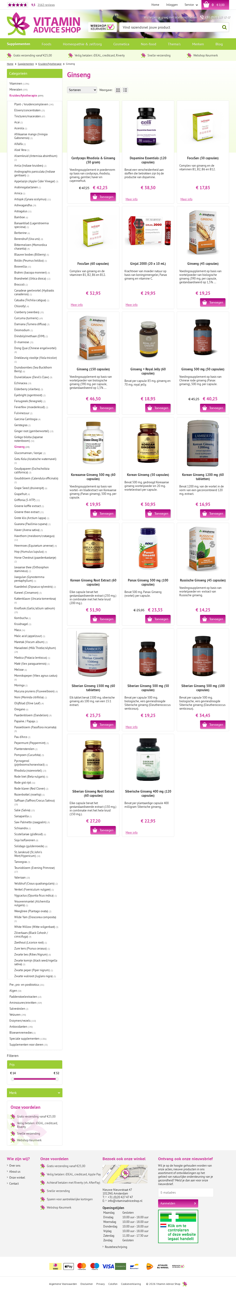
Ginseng (22, 447)
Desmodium (23, 330)
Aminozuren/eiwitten (25, 1002)
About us (14, 1171)
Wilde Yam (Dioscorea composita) (35, 919)
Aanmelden (167, 1203)
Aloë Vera (22, 150)
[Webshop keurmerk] (178, 1266)
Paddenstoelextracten (25, 996)
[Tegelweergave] (118, 90)
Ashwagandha (25, 205)
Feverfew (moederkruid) (31, 407)
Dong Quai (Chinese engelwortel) (35, 350)
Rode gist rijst (24, 782)
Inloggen (172, 4)
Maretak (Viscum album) (31, 642)
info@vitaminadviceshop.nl (125, 1201)
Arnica (19, 193)
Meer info (132, 199)
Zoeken (224, 27)
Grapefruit (22, 494)
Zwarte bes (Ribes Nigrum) (32, 954)
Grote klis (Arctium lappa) (31, 518)
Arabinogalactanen (27, 187)
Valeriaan (22, 877)
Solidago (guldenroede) (30, 846)
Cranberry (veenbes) (29, 312)
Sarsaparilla (23, 816)
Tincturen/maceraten (29, 116)
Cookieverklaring (131, 1284)
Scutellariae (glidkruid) (30, 834)
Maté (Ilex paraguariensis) (32, 663)
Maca (19, 630)
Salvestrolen (18, 1008)
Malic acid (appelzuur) (29, 636)
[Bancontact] (134, 1266)
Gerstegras (22, 425)
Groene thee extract (29, 512)
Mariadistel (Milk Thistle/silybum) (35, 649)
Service (190, 4)
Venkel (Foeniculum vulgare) (34, 889)
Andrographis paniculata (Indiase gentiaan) (34, 173)
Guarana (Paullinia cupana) (32, 524)
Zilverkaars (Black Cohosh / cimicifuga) (31, 934)
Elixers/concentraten (29, 110)
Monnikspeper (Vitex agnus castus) (35, 677)
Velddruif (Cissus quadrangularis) (36, 883)
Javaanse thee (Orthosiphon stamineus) (31, 569)
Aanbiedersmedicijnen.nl (187, 1226)
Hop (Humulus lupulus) (30, 551)
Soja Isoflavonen (26, 840)
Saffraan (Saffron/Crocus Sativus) (34, 802)
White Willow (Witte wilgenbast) (36, 927)
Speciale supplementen (28, 1038)
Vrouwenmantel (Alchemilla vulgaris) (32, 903)
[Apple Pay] (68, 1266)
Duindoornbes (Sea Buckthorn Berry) (33, 369)
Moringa (21, 685)
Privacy (100, 1284)
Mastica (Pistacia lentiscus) (32, 657)
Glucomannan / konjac (30, 453)
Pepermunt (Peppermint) (31, 743)
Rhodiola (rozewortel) (30, 770)
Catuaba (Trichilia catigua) (31, 300)
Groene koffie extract (29, 506)
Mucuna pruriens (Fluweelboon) (36, 691)
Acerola (20, 128)
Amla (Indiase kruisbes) (30, 165)
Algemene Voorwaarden (63, 1284)
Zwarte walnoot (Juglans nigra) (35, 976)
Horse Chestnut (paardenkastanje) (35, 559)
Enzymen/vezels (22, 1020)
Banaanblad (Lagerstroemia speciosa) (31, 225)
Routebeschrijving (116, 1247)
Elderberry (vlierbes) (28, 389)
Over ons (14, 1165)
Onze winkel (17, 1177)
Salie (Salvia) (24, 810)
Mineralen (18, 89)
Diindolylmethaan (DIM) (31, 336)
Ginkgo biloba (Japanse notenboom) (28, 438)
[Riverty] (121, 1266)
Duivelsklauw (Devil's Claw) (33, 377)
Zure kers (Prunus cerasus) (32, 948)
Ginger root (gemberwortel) (33, 431)
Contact (14, 1183)
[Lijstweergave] (125, 90)
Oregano (21, 709)
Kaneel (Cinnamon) (28, 592)
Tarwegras (22, 862)
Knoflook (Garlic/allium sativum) (34, 610)
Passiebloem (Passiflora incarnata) (35, 729)
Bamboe (21, 217)
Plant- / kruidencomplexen (34, 104)
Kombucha (22, 618)
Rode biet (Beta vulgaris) (31, 776)
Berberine (22, 233)
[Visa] (108, 1266)
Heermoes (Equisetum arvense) (35, 545)
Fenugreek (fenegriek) (30, 401)
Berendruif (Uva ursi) (28, 239)
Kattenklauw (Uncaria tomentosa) (35, 600)
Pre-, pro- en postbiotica (26, 984)
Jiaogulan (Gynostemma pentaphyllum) (29, 578)
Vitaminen (19, 83)
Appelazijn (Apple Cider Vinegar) (36, 181)
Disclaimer (86, 1284)
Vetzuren (17, 1014)
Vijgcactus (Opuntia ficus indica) (35, 895)
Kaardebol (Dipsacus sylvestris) (35, 586)
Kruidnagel (22, 624)
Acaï (18, 122)
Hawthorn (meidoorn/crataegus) (34, 537)
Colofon (113, 1284)
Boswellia (22, 266)
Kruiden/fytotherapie (26, 95)
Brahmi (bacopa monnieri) (32, 272)
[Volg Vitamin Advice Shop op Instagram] (225, 1264)
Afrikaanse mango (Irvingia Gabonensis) (30, 136)
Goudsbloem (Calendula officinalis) (36, 480)
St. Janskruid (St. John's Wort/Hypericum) (28, 854)
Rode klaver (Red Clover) (31, 788)
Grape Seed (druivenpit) (30, 488)
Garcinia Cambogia (27, 419)
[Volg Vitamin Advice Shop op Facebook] (215, 1264)
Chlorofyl (21, 306)
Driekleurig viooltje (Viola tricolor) (35, 359)
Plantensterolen (26, 749)
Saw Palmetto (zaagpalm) (32, 822)
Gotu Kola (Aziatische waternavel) (35, 460)
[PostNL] (150, 1266)
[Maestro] (95, 1266)
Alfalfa (20, 144)
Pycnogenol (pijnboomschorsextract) (31, 762)
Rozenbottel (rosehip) (29, 794)
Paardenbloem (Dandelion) (33, 715)
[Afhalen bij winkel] (163, 1266)
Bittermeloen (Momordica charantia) (30, 246)
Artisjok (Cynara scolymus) (32, 199)
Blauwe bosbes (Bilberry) (31, 254)
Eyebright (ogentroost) (30, 395)
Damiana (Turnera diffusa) (32, 324)
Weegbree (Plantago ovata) (32, 911)
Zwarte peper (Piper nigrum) (33, 970)
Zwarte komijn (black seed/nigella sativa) (35, 962)
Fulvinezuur (23, 413)
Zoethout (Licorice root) (30, 942)
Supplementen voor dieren (28, 1044)
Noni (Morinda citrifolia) (30, 697)
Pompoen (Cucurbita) (29, 755)
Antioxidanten (21, 1026)
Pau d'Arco (22, 737)
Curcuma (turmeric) (28, 318)
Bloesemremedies (22, 1032)
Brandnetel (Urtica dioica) (32, 278)
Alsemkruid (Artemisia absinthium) (35, 157)
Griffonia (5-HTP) (27, 500)
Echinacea (22, 383)
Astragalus (23, 211)
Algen (15, 990)
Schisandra (22, 828)
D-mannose (23, 342)
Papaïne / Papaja (26, 721)
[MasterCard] (82, 1266)
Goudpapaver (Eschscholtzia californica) (31, 470)
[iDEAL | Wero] (55, 1266)
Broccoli (21, 284)
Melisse (20, 669)
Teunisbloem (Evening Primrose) (34, 869)
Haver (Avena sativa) (28, 530)
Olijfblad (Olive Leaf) (29, 703)
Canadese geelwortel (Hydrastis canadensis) (34, 292)
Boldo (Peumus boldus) (30, 260)
